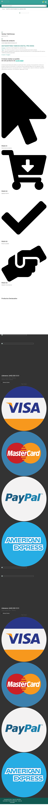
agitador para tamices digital (30, 50)
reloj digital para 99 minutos (39, 51)
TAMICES (4, 52)
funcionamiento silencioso (19, 51)
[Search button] (45, 6)
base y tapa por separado (7, 51)
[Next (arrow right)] (0, 806)
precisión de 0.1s (28, 51)
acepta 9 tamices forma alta (17, 50)
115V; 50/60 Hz (7, 50)
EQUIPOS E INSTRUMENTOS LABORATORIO (16, 9)
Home (3, 9)
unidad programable (10, 52)
